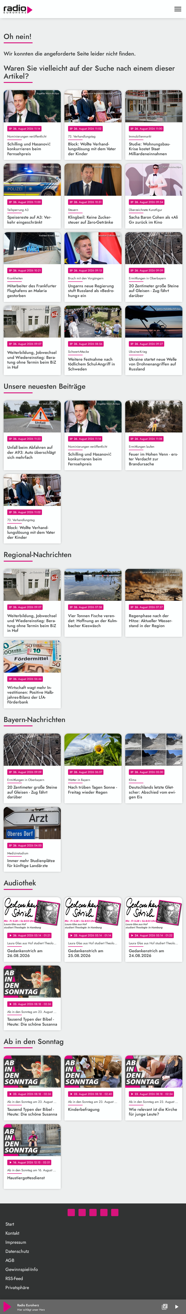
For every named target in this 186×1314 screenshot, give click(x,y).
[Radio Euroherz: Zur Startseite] (87, 9)
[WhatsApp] (71, 1212)
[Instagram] (93, 1212)
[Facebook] (82, 1212)
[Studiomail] (104, 1212)
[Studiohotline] (114, 1212)
